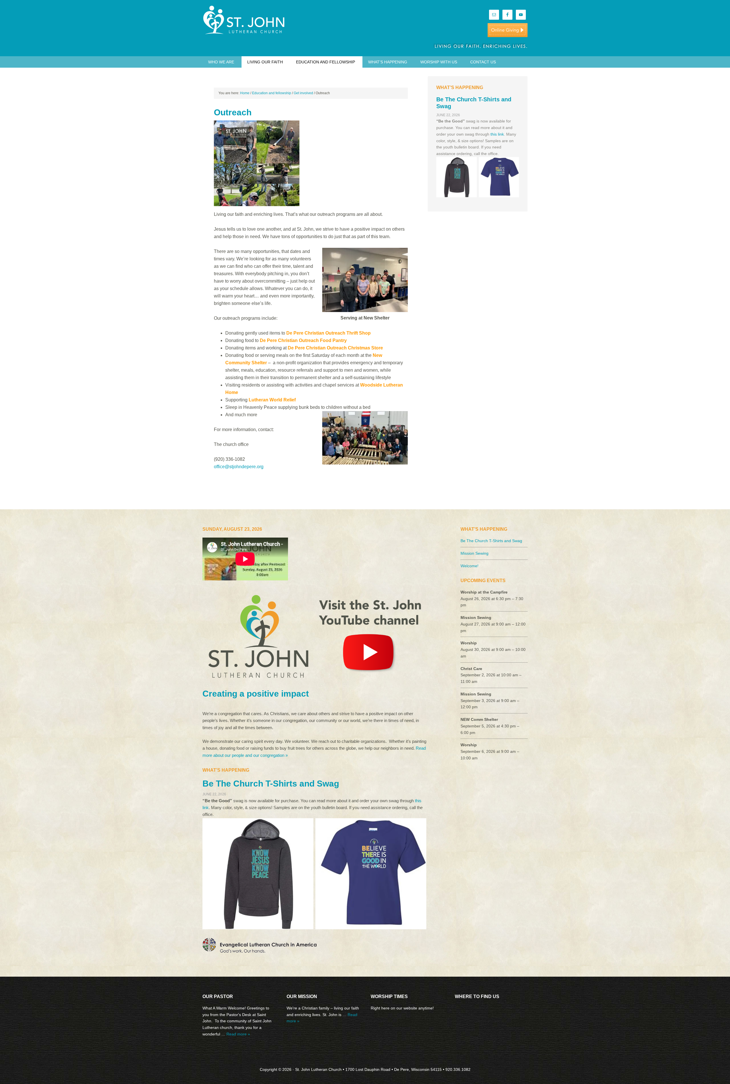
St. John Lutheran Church (250, 20)
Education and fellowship (325, 62)
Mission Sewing (474, 553)
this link (497, 134)
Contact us (483, 62)
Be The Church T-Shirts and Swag (270, 783)
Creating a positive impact (255, 693)
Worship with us (438, 62)
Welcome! (469, 566)
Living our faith (265, 62)
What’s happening (387, 62)
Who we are (221, 62)
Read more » (238, 1034)
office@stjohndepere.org (238, 466)
